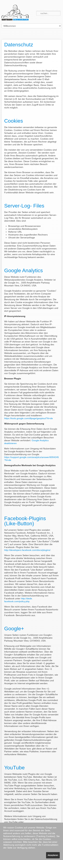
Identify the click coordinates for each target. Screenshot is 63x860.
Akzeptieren (53, 855)
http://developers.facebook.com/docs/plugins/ (27, 550)
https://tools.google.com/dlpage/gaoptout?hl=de (28, 418)
